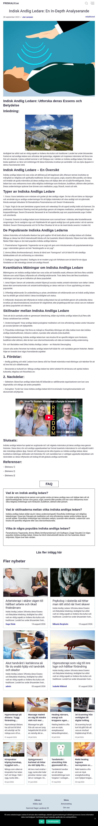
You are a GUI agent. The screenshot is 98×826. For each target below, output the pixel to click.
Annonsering (66, 804)
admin (8, 686)
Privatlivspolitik (53, 821)
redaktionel (90, 17)
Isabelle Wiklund (60, 686)
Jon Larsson (27, 17)
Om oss (66, 807)
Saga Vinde (10, 624)
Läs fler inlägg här (49, 552)
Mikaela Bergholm (60, 624)
